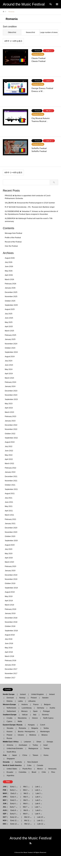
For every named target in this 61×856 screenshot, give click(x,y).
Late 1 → (38, 787)
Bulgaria (35, 728)
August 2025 (10, 309)
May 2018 (8, 648)
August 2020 (10, 545)
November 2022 (11, 429)
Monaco (24, 711)
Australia (18, 762)
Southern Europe (10, 715)
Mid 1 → (26, 787)
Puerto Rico (27, 769)
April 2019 (9, 601)
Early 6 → (14, 804)
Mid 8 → (27, 810)
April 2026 (9, 275)
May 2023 (8, 404)
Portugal (46, 711)
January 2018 (10, 665)
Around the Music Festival (30, 838)
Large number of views (49, 32)
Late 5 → (39, 800)
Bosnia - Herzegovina (26, 732)
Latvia (20, 701)
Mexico (39, 769)
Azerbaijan (23, 745)
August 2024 (10, 357)
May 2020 (8, 554)
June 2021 (9, 502)
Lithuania (32, 701)
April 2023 (9, 408)
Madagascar (33, 748)
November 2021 (11, 481)
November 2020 (11, 532)
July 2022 (8, 446)
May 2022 (8, 455)
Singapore (10, 759)
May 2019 (8, 596)
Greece (34, 718)
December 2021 (11, 476)
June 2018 (9, 643)
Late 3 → (39, 793)
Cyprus (9, 721)
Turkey (35, 745)
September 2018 (11, 631)
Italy (34, 715)
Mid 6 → (26, 804)
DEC (5, 824)
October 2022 (10, 434)
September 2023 (11, 399)
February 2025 (10, 335)
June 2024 (9, 365)
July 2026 (8, 262)
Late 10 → (41, 817)
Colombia (22, 772)
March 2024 (9, 378)
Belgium (47, 704)
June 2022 (9, 451)
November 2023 (11, 395)
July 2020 (8, 549)
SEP (4, 814)
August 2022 (10, 442)
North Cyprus (48, 718)
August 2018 (10, 635)
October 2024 (10, 348)
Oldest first (12, 32)
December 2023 (11, 391)
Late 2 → (38, 790)
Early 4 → (14, 797)
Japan (14, 755)
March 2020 (9, 562)
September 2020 (11, 541)
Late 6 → (38, 804)
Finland (33, 698)
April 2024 (9, 374)
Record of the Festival (13, 242)
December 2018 (11, 618)
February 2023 (10, 416)
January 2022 (10, 472)
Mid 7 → (26, 807)
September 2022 (11, 438)
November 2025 (11, 297)
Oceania (7, 762)
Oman (39, 742)
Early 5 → (14, 800)
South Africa (11, 752)
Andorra (24, 704)
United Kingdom (37, 694)
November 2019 (11, 579)
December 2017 (11, 669)
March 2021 (9, 515)
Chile (44, 772)
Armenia (10, 745)
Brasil (34, 772)
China (25, 755)
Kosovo (9, 732)
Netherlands (11, 708)
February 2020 (10, 566)
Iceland (22, 694)
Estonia (9, 701)
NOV (5, 820)
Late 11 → (41, 820)
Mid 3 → (27, 793)
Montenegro (45, 732)
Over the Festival (11, 246)
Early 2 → (13, 790)
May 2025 (8, 322)
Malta (20, 721)
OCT (4, 817)
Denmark (10, 698)
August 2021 (10, 494)
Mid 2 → (26, 790)
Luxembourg (26, 708)
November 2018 (11, 622)
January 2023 (10, 421)
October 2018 (10, 626)
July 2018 (8, 639)
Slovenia (45, 715)
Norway (22, 698)
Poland (9, 735)
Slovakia (10, 728)
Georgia (50, 742)
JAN (4, 787)
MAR (5, 793)
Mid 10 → (28, 817)
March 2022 (9, 464)
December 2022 (11, 425)
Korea (46, 755)
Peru (53, 772)
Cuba (29, 765)
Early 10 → (14, 817)
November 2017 (11, 673)
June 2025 (9, 318)
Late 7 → (38, 807)
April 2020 (9, 558)
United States (12, 769)
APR (5, 797)
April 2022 (9, 459)
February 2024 (10, 382)
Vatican (24, 715)
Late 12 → (41, 824)
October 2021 (10, 485)
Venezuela (52, 769)
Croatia (9, 718)
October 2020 (10, 536)
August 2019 (10, 592)
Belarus (44, 735)
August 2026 (10, 258)
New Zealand (32, 762)
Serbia (46, 728)
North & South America (13, 765)
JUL (4, 807)
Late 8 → (39, 810)
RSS (30, 843)
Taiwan (35, 755)
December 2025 (11, 292)
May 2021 (8, 506)
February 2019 (10, 609)
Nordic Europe (9, 694)
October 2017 (10, 678)
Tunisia (46, 748)
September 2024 (11, 352)
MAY (5, 800)
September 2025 (11, 305)
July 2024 (8, 361)
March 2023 (9, 412)
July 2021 (8, 498)
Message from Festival (13, 233)
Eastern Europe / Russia (13, 725)
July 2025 (8, 314)
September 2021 (11, 489)
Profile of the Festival (13, 238)
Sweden (45, 698)
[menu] (56, 4)
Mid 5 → (26, 800)
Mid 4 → (26, 797)
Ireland (52, 694)
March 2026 (9, 279)
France (35, 704)
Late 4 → (39, 797)
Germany (40, 708)
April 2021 (9, 511)
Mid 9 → (26, 814)
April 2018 (9, 652)
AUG (5, 810)
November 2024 (11, 344)
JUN (4, 804)
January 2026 (10, 288)
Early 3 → (14, 793)
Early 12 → (15, 824)
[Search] (50, 4)
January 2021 (10, 524)
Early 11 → (14, 820)
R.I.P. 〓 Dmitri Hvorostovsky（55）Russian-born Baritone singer (30, 207)
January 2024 (10, 386)
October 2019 (10, 583)
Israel (45, 745)
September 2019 (11, 588)
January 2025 (10, 339)
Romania (22, 728)
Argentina (9, 776)
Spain (35, 711)
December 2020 (11, 528)
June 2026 (9, 266)
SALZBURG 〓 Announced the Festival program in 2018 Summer (30, 203)
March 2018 (9, 656)
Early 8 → (14, 810)
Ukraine (21, 735)
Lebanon (27, 742)
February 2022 (10, 468)
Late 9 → (38, 814)
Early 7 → (13, 807)
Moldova (33, 735)
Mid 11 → (28, 820)
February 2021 (10, 519)
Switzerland (11, 711)
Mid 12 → (28, 824)
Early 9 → (13, 814)
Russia (9, 738)
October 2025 (10, 301)
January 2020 (10, 571)
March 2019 (9, 605)
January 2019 (10, 613)
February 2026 (10, 284)
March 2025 (9, 331)
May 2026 (8, 271)
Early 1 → (14, 787)
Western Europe (10, 704)
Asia (5, 755)
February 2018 (10, 661)
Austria (52, 708)
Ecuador (10, 772)
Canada (40, 765)
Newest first (30, 32)
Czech (42, 725)
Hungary (31, 725)
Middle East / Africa (11, 742)
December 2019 (11, 575)
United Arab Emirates (15, 748)
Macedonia (22, 718)
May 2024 (8, 369)
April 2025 (9, 327)
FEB (4, 790)
